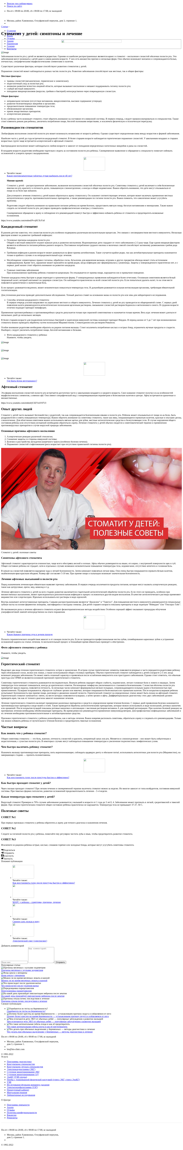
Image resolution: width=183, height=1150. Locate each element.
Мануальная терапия (17, 1092)
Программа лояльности (18, 1105)
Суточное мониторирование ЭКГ (23, 1072)
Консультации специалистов (21, 1064)
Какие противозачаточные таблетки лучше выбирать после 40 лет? (39, 176)
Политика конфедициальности (22, 1112)
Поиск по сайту (14, 6)
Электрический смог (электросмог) (30, 941)
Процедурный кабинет (18, 1090)
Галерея (10, 46)
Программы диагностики (19, 1061)
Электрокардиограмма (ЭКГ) (21, 1069)
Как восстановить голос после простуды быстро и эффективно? (38, 777)
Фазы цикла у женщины (13, 975)
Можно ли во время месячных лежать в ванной (24, 980)
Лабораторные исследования (21, 1095)
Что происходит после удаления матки (20, 985)
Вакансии (11, 1115)
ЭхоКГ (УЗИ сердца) (17, 1077)
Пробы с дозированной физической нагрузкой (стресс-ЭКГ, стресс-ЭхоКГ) (43, 1079)
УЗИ (9, 1082)
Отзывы (11, 38)
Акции (10, 41)
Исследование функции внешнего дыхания (28, 1085)
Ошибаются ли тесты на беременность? (26, 1011)
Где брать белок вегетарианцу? (22, 381)
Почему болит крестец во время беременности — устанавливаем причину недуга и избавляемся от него (58, 1016)
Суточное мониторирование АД (22, 1074)
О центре (11, 30)
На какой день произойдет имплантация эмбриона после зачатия (32, 996)
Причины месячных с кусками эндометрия (22, 970)
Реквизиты (12, 1117)
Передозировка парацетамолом (16, 991)
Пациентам (12, 43)
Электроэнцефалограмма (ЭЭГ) (22, 1087)
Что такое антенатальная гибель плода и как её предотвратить (37, 1026)
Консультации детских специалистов (25, 1067)
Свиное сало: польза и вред (26, 921)
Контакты (11, 49)
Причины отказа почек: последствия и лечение (24, 1001)
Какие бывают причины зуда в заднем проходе (30, 634)
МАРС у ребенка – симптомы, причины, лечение (37, 902)
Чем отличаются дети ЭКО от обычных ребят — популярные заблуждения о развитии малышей (54, 1021)
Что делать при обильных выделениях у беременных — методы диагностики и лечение (50, 1032)
